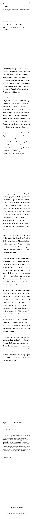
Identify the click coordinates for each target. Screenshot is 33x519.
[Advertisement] (16, 49)
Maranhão (11, 432)
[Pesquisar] (29, 3)
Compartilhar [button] (5, 429)
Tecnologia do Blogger (18, 507)
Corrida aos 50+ (9, 6)
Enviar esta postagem (13, 429)
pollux (21, 510)
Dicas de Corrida (8, 14)
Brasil (7, 432)
